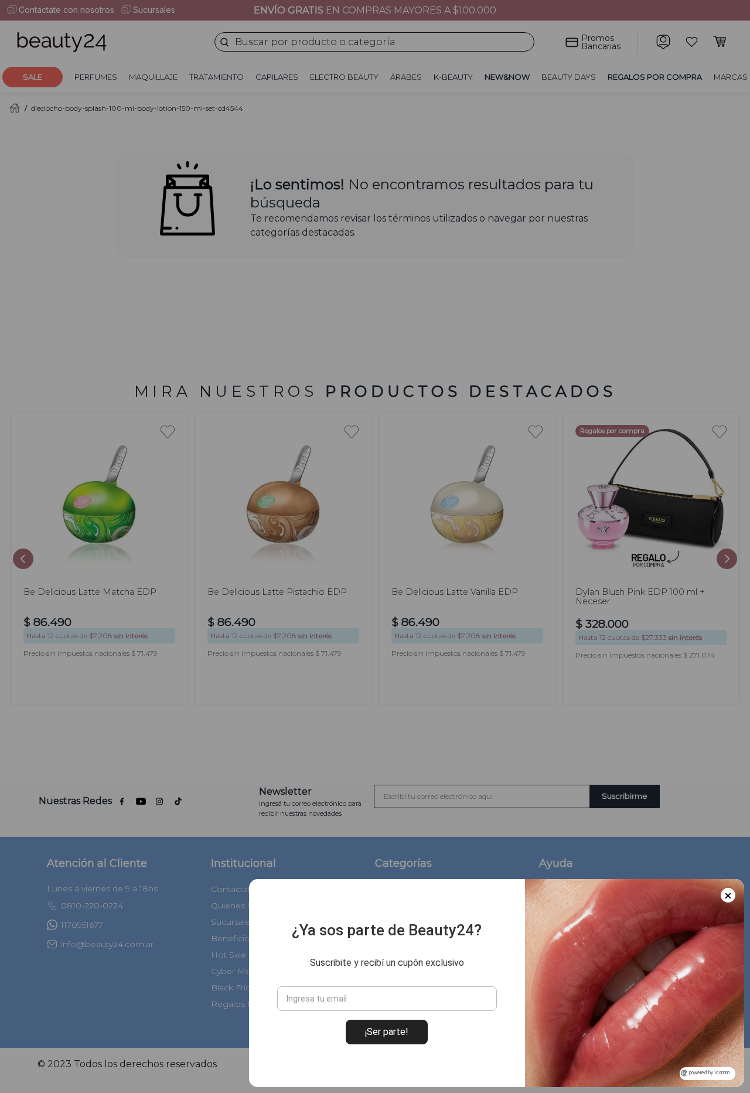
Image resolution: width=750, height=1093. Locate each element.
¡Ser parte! (386, 1031)
